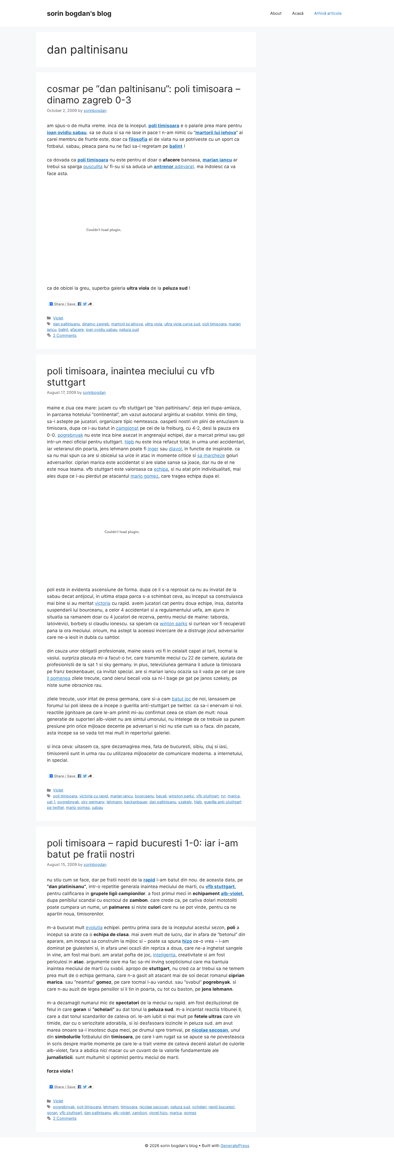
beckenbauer (135, 801)
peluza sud (129, 329)
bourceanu (144, 796)
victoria (102, 603)
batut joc (181, 699)
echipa (161, 469)
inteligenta (164, 954)
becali (161, 796)
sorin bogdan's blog (79, 13)
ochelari (199, 1106)
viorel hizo (158, 1112)
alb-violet (121, 1112)
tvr (223, 796)
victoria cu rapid (93, 796)
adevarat (174, 166)
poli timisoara (214, 324)
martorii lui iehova (127, 324)
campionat (127, 428)
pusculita (93, 166)
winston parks (181, 796)
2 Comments (65, 335)
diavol (175, 448)
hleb (129, 441)
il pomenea (58, 678)
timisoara (129, 1106)
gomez (190, 1112)
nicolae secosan (153, 1106)
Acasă (297, 13)
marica (234, 796)
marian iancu (121, 796)
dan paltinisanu (66, 324)
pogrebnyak (70, 435)
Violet (58, 318)
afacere (77, 329)
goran (52, 1112)
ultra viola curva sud (182, 324)
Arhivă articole (328, 13)
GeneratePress (235, 1145)
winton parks (173, 623)
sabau (97, 807)
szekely (185, 801)
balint (63, 329)
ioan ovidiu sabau (101, 329)
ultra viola (153, 324)
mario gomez (144, 476)
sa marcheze (211, 455)
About (275, 13)
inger (153, 448)
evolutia (94, 927)
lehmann (114, 801)
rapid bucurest (222, 1106)
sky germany (93, 801)
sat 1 (51, 801)
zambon (139, 1112)
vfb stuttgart (207, 796)
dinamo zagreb (95, 324)
